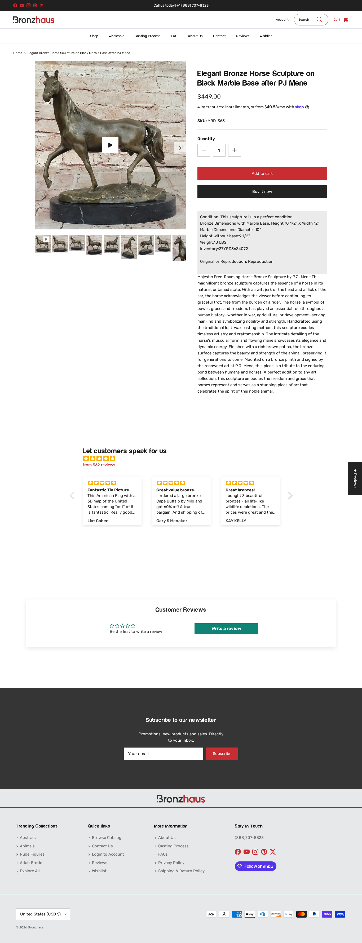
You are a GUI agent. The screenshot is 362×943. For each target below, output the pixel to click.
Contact (219, 36)
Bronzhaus (36, 927)
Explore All (30, 871)
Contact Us (102, 846)
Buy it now (262, 191)
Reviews (242, 36)
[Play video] (110, 145)
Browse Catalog (106, 837)
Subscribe (222, 753)
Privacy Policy (171, 862)
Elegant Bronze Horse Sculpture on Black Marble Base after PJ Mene (78, 53)
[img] (184, 458)
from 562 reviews (99, 464)
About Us (195, 36)
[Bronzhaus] (33, 19)
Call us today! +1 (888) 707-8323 (181, 5)
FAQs (163, 854)
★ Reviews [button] (355, 478)
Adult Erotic (31, 862)
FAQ (174, 36)
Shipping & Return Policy (181, 871)
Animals (27, 846)
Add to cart (262, 173)
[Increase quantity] (234, 150)
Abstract (28, 837)
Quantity (206, 138)
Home (17, 53)
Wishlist (266, 36)
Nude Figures (32, 854)
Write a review (226, 628)
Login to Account (108, 854)
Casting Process (148, 36)
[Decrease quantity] (203, 150)
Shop (94, 36)
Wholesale (116, 36)
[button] (73, 495)
